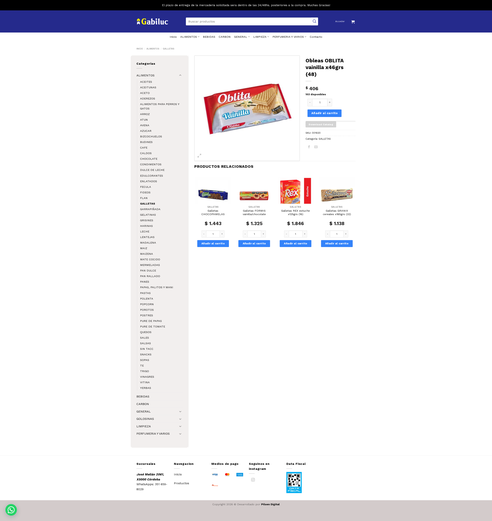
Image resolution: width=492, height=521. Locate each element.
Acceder (340, 21)
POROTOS (147, 309)
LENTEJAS (147, 237)
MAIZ (143, 248)
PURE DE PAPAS (151, 320)
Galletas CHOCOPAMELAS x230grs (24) (213, 214)
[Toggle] (180, 75)
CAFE (143, 147)
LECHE (144, 231)
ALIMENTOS (188, 36)
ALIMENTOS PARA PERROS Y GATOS (159, 106)
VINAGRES (147, 376)
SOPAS (144, 360)
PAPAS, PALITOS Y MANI (156, 287)
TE (142, 365)
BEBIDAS (209, 36)
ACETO (145, 92)
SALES (144, 337)
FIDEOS (145, 192)
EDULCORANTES (151, 175)
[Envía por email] (316, 147)
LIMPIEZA (260, 36)
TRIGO (144, 371)
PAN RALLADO (150, 276)
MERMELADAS (150, 264)
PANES (144, 281)
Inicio (173, 36)
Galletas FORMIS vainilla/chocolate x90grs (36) (254, 214)
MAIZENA (146, 253)
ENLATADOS (148, 181)
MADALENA (148, 242)
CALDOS (146, 153)
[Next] (355, 217)
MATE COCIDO (150, 259)
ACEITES (146, 81)
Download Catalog (321, 124)
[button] (353, 21)
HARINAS (146, 225)
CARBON (225, 36)
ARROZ (145, 114)
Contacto (316, 36)
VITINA (145, 382)
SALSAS (145, 343)
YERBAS (145, 387)
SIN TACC (146, 348)
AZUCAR (145, 130)
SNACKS (145, 354)
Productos (181, 483)
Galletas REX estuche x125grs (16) (295, 212)
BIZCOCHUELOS (151, 136)
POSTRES (146, 315)
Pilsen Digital (270, 504)
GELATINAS (148, 214)
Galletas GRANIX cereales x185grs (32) (337, 212)
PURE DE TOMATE (152, 326)
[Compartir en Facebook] (309, 147)
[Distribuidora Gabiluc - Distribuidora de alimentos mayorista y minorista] (152, 21)
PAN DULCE (148, 270)
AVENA (144, 125)
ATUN (144, 119)
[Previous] (194, 217)
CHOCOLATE (148, 158)
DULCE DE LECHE (152, 169)
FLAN (144, 198)
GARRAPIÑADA (150, 209)
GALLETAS (168, 48)
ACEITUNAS (148, 87)
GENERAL (240, 36)
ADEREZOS (147, 98)
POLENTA (146, 298)
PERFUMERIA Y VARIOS (288, 36)
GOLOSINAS (145, 419)
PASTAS (145, 293)
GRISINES (146, 220)
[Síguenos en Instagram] (253, 480)
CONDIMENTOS (150, 164)
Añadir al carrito (324, 113)
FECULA (145, 186)
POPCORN (147, 304)
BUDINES (146, 142)
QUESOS (145, 332)
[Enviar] (314, 21)
